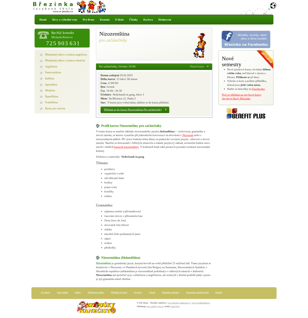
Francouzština (53, 72)
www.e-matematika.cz (201, 303)
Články (133, 19)
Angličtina (51, 66)
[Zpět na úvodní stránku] (154, 7)
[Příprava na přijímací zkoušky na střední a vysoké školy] (96, 308)
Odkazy (78, 292)
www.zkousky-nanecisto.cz (179, 303)
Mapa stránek (62, 292)
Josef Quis (175, 306)
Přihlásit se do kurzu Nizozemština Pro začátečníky (133, 109)
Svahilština (51, 102)
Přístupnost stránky (96, 292)
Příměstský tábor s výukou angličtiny (66, 54)
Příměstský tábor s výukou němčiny (65, 60)
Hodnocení (164, 19)
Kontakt (105, 19)
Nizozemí (187, 135)
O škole (119, 19)
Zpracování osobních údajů (197, 292)
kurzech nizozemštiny (126, 146)
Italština (49, 78)
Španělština (51, 96)
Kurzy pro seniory (55, 108)
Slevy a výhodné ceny (64, 19)
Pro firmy (88, 19)
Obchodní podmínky (170, 292)
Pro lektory (45, 292)
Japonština (51, 84)
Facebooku (258, 88)
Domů (43, 19)
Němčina (50, 90)
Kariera (148, 19)
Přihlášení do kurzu (119, 292)
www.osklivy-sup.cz (154, 306)
